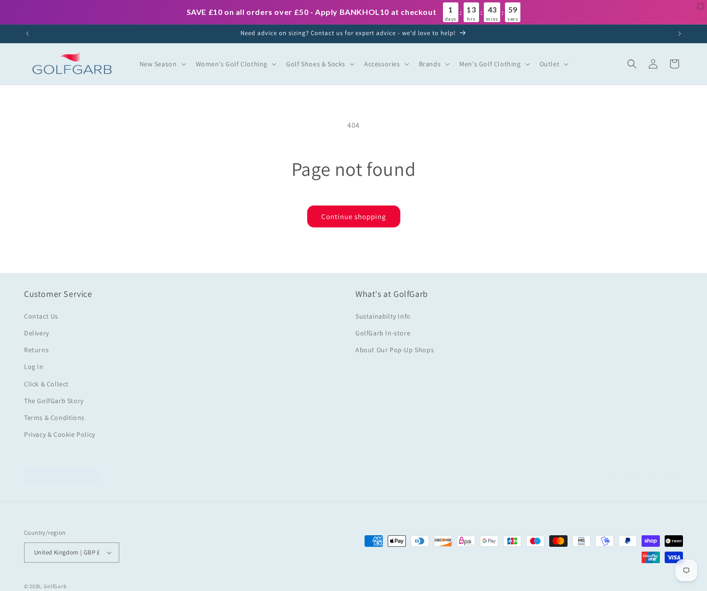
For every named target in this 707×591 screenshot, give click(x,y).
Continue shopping (353, 216)
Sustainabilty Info (383, 316)
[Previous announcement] (27, 34)
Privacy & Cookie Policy (59, 434)
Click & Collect (46, 384)
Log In (34, 366)
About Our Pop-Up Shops (394, 349)
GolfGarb (55, 586)
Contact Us (41, 316)
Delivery (36, 333)
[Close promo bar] (701, 6)
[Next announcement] (679, 34)
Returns (36, 349)
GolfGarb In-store (382, 333)
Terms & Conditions (54, 417)
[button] (162, 64)
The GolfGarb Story (54, 400)
